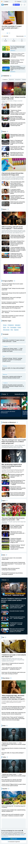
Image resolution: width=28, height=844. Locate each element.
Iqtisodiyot (17, 325)
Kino (12, 329)
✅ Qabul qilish (14, 838)
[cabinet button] (24, 5)
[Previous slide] (3, 33)
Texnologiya (13, 327)
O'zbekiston (11, 325)
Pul (8, 327)
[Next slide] (11, 33)
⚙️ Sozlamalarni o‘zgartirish (14, 841)
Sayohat (16, 329)
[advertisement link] (16, 4)
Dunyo (4, 325)
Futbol (19, 327)
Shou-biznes (6, 329)
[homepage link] (4, 5)
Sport (4, 327)
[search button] (21, 5)
